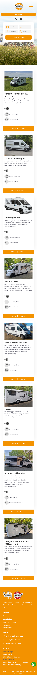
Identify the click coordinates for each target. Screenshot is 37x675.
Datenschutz (7, 628)
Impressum (7, 625)
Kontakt (5, 616)
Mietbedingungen (9, 623)
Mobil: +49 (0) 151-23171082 (12, 643)
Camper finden (18, 14)
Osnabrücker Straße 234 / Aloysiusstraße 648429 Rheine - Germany (18, 662)
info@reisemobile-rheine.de (13, 636)
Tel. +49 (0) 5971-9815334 (12, 640)
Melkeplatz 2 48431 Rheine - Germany (12, 654)
